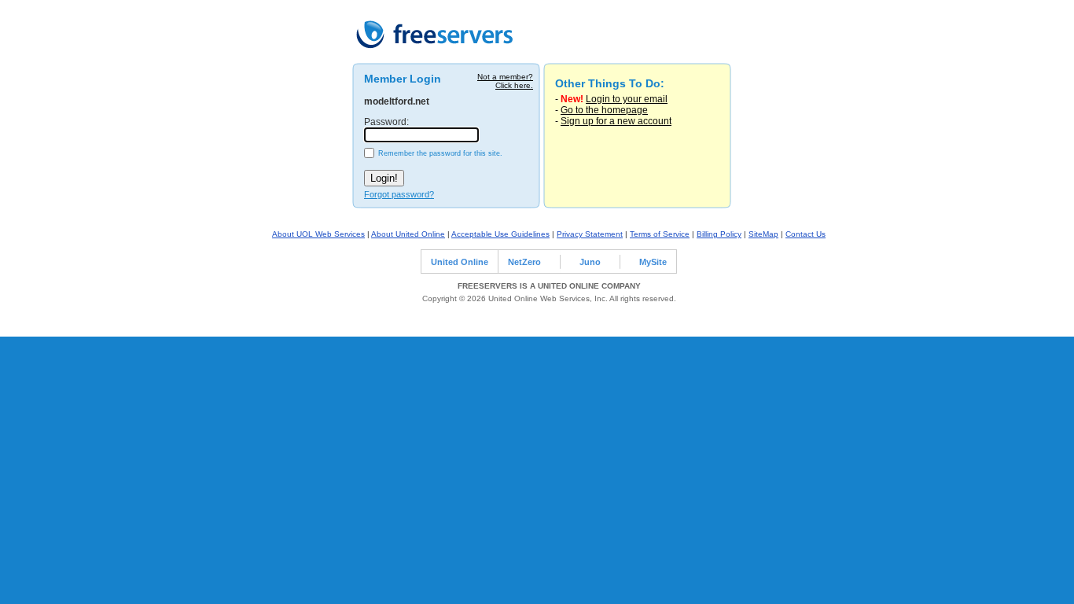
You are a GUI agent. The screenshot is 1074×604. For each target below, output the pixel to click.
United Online (459, 262)
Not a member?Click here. (505, 81)
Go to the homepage (604, 110)
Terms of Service (660, 234)
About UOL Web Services (318, 234)
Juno (590, 262)
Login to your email (627, 99)
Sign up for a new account (616, 121)
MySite (653, 262)
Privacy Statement (590, 234)
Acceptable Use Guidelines (500, 234)
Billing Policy (719, 234)
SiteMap (763, 234)
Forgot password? (399, 194)
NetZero (524, 262)
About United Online (408, 234)
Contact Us (805, 234)
